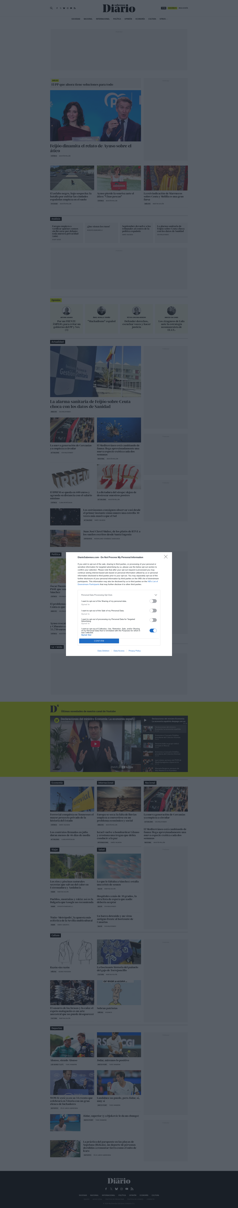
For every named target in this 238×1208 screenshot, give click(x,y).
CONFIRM (99, 641)
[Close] (166, 557)
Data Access (119, 651)
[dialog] (119, 604)
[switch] (153, 601)
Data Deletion (103, 651)
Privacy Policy (135, 651)
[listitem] (119, 595)
